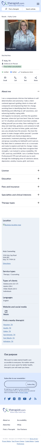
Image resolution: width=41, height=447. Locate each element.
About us (6, 420)
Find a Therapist (9, 429)
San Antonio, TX (9, 334)
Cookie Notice (29, 441)
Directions (7, 263)
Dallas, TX (7, 331)
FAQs (19, 424)
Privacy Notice (24, 392)
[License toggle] (38, 170)
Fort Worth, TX (9, 338)
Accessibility (21, 420)
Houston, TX (8, 324)
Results (4, 16)
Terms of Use (34, 439)
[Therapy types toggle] (38, 203)
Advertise (6, 424)
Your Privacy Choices (18, 441)
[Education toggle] (38, 178)
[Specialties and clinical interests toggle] (38, 195)
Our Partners (22, 429)
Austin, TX (7, 328)
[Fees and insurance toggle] (38, 186)
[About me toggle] (38, 91)
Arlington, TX (8, 341)
